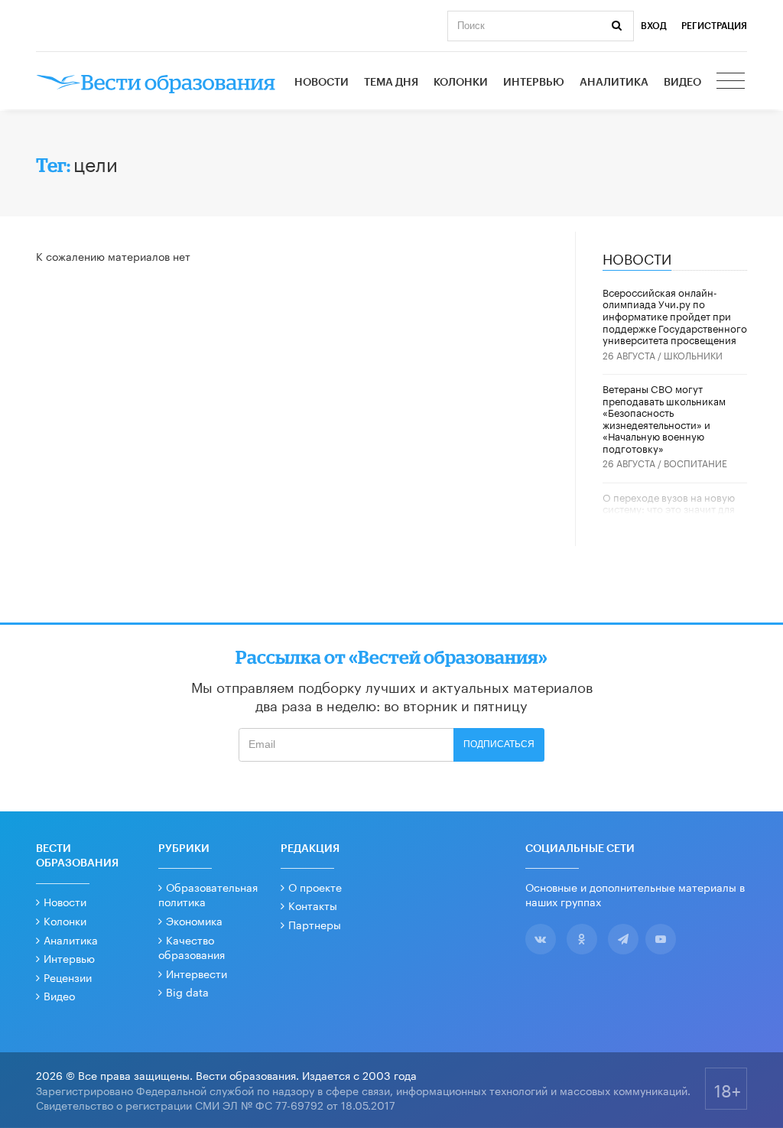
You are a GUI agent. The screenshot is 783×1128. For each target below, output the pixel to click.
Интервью (533, 82)
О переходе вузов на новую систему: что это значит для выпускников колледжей (669, 508)
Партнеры (314, 923)
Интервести (196, 972)
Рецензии (68, 976)
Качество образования (191, 947)
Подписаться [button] (498, 744)
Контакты (312, 904)
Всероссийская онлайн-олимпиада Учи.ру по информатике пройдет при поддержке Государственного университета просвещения (675, 315)
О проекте (315, 886)
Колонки (461, 82)
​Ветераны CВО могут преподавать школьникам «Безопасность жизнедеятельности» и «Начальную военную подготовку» (664, 417)
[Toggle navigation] (731, 83)
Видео (682, 82)
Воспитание (695, 462)
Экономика (194, 920)
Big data (187, 991)
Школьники (693, 354)
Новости (321, 82)
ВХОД (654, 26)
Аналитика (614, 82)
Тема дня (391, 82)
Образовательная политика (208, 894)
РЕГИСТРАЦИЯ (714, 26)
